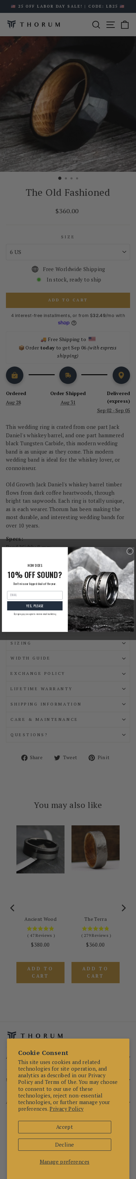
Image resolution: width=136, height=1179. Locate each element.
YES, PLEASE (35, 605)
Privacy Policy (66, 1108)
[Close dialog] (130, 551)
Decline (64, 1144)
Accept (64, 1127)
